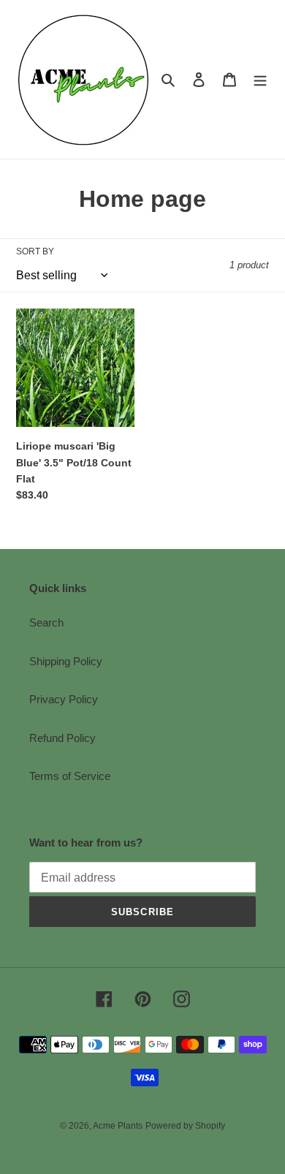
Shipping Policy (65, 661)
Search (46, 622)
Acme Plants (117, 1126)
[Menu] (260, 79)
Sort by (35, 251)
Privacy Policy (63, 699)
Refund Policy (62, 738)
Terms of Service (69, 776)
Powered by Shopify (185, 1126)
